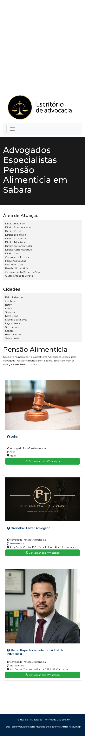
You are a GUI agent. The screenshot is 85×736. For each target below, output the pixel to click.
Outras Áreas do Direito (19, 275)
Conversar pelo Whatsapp (44, 461)
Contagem (11, 300)
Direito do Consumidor (18, 245)
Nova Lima (11, 315)
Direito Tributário (15, 242)
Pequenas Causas (15, 260)
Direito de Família (15, 234)
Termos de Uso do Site (57, 719)
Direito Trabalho (15, 223)
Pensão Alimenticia (16, 268)
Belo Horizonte (14, 297)
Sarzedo (10, 312)
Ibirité (8, 308)
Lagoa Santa (12, 323)
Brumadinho (13, 334)
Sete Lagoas (12, 327)
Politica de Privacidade (29, 719)
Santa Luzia (12, 338)
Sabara (9, 330)
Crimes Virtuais (14, 264)
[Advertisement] (42, 44)
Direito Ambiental (16, 238)
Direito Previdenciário (18, 227)
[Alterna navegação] (12, 129)
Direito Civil (12, 253)
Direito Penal (13, 230)
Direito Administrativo (18, 249)
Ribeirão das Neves (16, 319)
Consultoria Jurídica (17, 257)
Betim (9, 304)
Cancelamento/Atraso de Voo (22, 271)
